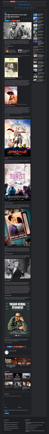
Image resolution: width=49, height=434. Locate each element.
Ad (5, 404)
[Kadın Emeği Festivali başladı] (26, 375)
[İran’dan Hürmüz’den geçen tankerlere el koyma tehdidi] (35, 70)
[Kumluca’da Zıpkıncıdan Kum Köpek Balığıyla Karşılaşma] (35, 25)
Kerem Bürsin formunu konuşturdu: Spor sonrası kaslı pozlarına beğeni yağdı (13, 51)
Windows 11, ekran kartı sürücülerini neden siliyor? (41, 18)
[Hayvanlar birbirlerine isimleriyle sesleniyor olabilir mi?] (35, 15)
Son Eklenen (38, 11)
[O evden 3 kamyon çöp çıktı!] (9, 384)
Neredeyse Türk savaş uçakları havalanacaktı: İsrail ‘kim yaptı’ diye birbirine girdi (41, 66)
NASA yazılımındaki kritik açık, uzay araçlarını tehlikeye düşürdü (41, 77)
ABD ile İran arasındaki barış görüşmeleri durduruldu (41, 22)
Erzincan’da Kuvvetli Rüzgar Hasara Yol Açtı (41, 31)
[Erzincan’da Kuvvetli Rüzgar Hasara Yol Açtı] (35, 32)
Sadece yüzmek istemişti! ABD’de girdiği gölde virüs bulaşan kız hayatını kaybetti (41, 55)
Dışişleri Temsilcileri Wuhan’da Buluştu (40, 34)
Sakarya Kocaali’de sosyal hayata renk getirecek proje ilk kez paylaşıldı (26, 51)
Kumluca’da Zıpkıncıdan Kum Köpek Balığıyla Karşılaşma (41, 25)
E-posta (6, 407)
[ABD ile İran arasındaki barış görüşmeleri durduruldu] (35, 22)
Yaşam (8, 11)
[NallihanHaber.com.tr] (24, 4)
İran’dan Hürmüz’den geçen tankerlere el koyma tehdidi (40, 70)
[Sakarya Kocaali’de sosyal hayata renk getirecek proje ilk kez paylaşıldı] (20, 51)
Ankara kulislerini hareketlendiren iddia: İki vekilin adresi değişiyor (41, 62)
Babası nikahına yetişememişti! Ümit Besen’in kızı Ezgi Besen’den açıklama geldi (26, 388)
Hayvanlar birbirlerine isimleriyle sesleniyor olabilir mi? (41, 15)
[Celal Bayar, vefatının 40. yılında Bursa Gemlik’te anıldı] (9, 375)
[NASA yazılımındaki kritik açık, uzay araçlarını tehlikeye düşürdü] (35, 77)
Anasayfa (6, 11)
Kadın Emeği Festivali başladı (26, 378)
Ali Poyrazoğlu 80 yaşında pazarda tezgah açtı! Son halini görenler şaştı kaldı (17, 379)
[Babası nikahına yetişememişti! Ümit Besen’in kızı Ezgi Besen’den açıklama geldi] (26, 384)
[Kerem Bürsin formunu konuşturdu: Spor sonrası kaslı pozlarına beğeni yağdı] (7, 51)
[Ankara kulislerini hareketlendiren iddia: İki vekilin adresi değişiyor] (35, 62)
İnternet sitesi (19, 407)
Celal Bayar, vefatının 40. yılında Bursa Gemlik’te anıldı (8, 378)
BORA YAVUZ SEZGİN (8, 18)
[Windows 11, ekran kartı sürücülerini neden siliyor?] (35, 18)
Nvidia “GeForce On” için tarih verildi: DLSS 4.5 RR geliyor (41, 73)
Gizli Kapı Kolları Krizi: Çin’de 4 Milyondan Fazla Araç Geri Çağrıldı (41, 80)
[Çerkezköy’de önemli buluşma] (17, 384)
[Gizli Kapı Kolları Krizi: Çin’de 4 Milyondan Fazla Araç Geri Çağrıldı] (35, 80)
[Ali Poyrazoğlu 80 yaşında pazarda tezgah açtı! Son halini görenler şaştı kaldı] (17, 375)
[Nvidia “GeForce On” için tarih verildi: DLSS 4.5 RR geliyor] (35, 73)
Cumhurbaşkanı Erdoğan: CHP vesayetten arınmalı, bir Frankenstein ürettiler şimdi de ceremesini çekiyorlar (41, 42)
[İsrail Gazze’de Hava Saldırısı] (35, 28)
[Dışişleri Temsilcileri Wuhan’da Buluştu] (35, 35)
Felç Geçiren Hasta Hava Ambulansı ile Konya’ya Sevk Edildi (38, 49)
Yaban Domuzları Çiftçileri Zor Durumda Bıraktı (41, 38)
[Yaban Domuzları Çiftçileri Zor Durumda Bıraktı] (35, 38)
